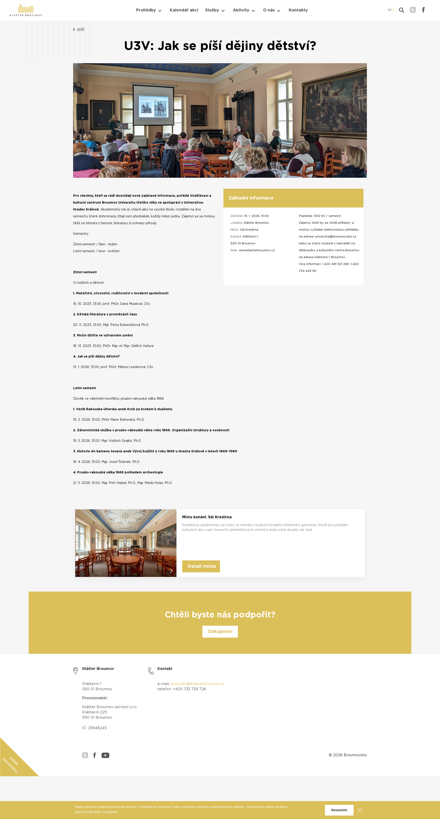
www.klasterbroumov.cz (257, 250)
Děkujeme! (220, 631)
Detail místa (202, 566)
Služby (212, 10)
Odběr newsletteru (11, 765)
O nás (269, 10)
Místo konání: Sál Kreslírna (207, 517)
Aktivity (241, 10)
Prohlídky (146, 10)
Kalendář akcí (184, 10)
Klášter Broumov (256, 222)
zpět (81, 29)
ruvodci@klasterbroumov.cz (198, 684)
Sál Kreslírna (249, 229)
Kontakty (298, 10)
